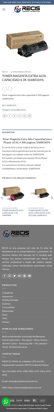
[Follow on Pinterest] (24, 276)
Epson (29, 340)
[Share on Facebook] (9, 116)
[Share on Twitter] (14, 116)
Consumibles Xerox (21, 72)
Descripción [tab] (8, 132)
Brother (6, 343)
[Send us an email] (19, 276)
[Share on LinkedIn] (29, 116)
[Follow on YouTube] (29, 276)
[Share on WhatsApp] (4, 116)
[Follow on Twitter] (14, 276)
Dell (30, 343)
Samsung (23, 343)
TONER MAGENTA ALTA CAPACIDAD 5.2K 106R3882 (12, 212)
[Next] (51, 203)
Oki (36, 343)
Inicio (5, 72)
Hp (23, 340)
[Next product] (4, 89)
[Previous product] (10, 89)
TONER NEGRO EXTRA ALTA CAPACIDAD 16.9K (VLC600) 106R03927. (39, 212)
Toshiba (12, 347)
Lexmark (43, 343)
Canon (14, 343)
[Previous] (2, 203)
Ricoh (5, 347)
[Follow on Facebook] (4, 276)
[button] (3, 9)
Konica (43, 340)
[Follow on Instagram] (9, 276)
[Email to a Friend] (19, 116)
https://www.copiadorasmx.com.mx (24, 387)
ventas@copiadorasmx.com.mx (23, 381)
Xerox (37, 340)
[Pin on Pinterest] (24, 116)
